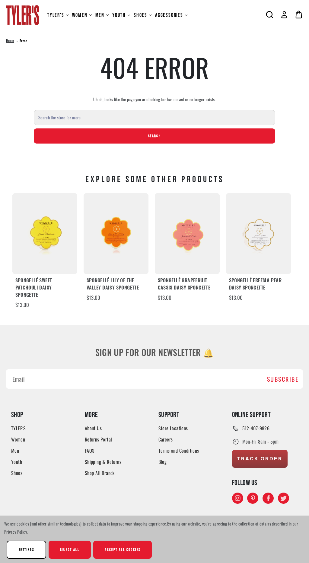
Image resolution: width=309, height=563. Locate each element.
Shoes (140, 15)
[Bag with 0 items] (299, 14)
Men (99, 15)
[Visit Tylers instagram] (237, 498)
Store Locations (173, 428)
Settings (26, 550)
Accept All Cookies (122, 550)
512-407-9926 (256, 428)
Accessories (169, 15)
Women (80, 15)
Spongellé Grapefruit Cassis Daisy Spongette (184, 285)
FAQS (90, 450)
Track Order (260, 458)
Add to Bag (45, 233)
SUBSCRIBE (283, 378)
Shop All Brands (100, 473)
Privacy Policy (15, 532)
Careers (165, 439)
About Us (93, 428)
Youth (119, 15)
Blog (162, 461)
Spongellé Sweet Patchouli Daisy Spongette (33, 288)
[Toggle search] (269, 14)
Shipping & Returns (103, 461)
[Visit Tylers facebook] (268, 498)
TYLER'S (55, 15)
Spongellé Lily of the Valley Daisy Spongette (113, 285)
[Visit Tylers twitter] (283, 498)
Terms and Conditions (178, 450)
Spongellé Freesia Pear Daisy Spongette (255, 285)
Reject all (69, 550)
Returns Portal (98, 439)
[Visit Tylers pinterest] (253, 498)
